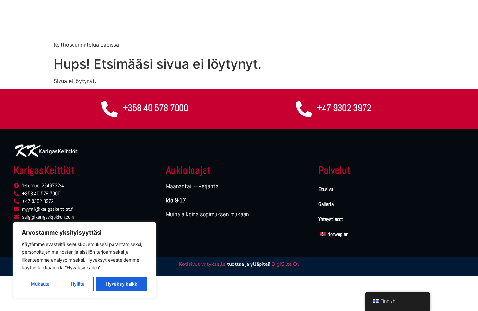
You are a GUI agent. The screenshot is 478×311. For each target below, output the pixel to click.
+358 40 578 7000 (155, 108)
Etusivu (325, 189)
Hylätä (78, 284)
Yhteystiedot (330, 219)
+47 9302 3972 (344, 108)
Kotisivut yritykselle (202, 264)
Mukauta (40, 284)
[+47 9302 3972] (304, 109)
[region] (84, 260)
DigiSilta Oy (285, 264)
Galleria (326, 204)
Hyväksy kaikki (122, 284)
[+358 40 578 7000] (109, 109)
